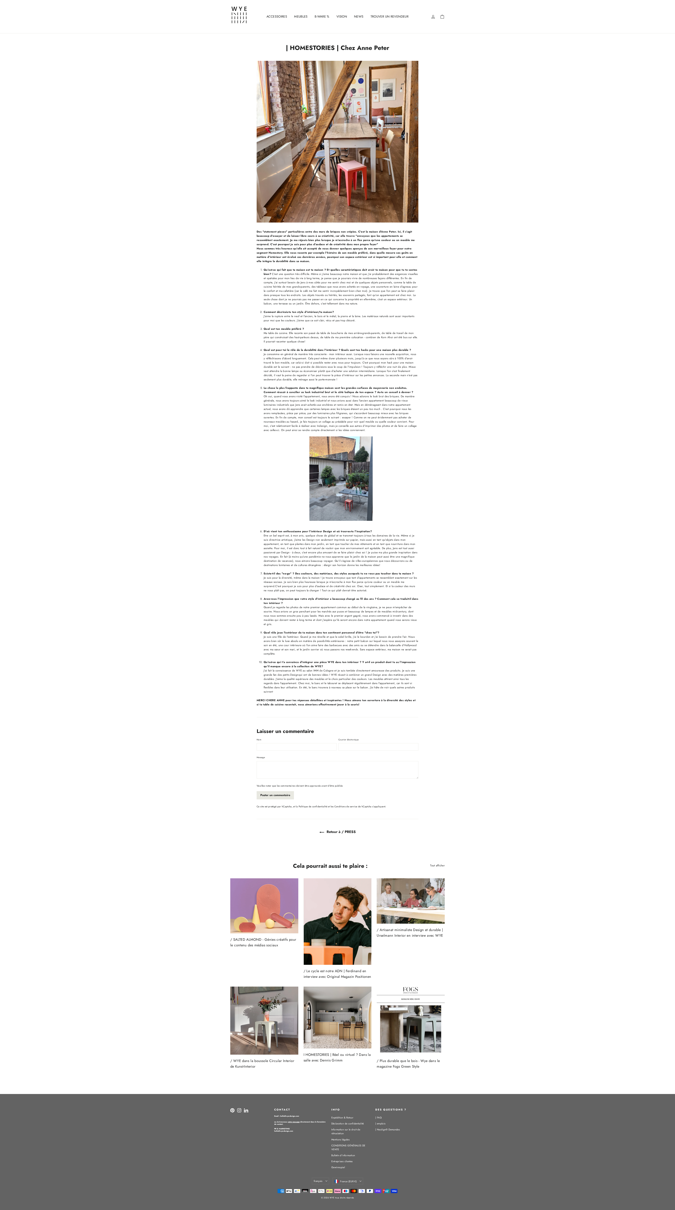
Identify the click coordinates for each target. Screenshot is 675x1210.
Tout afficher (437, 865)
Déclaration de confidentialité (347, 1123)
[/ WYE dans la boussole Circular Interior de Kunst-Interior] (264, 1021)
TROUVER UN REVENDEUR (390, 16)
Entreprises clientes (342, 1161)
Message (261, 757)
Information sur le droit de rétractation (345, 1131)
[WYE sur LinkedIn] (246, 1110)
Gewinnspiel (338, 1167)
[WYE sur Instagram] (239, 1110)
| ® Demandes (387, 1129)
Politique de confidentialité (313, 806)
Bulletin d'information (343, 1155)
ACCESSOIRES (276, 16)
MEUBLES (301, 16)
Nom (259, 739)
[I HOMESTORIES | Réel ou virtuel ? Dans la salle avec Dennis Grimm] (338, 1017)
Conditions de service (345, 806)
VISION (341, 16)
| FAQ (378, 1117)
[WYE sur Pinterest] (232, 1110)
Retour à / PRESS (341, 831)
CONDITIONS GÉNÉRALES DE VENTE (348, 1147)
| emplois (380, 1123)
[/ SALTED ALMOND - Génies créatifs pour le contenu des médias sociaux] (264, 905)
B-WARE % (322, 16)
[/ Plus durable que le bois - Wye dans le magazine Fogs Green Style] (411, 1021)
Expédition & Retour (342, 1117)
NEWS (359, 16)
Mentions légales (340, 1139)
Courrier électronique (348, 739)
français (318, 1181)
